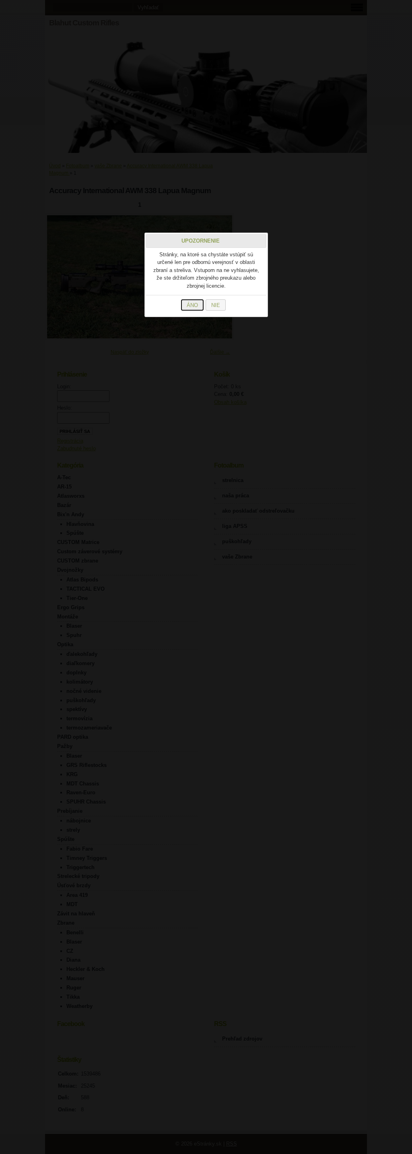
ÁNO (192, 305)
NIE (215, 305)
